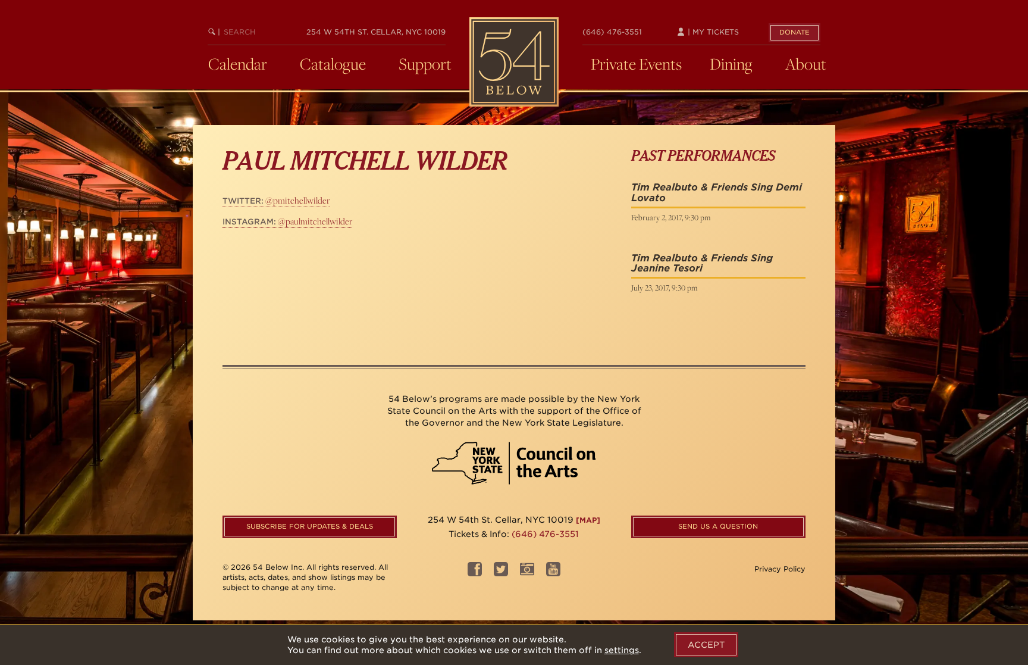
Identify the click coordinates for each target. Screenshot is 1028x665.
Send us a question (718, 526)
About (805, 64)
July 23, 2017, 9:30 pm (664, 287)
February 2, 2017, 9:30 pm (670, 217)
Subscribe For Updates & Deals (309, 526)
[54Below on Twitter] (501, 573)
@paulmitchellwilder (287, 221)
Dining (731, 64)
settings (621, 650)
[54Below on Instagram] (527, 573)
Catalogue (333, 64)
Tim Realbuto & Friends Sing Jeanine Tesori (702, 263)
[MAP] (588, 520)
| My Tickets (712, 31)
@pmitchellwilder (276, 200)
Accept (706, 645)
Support (425, 64)
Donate (794, 32)
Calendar (237, 64)
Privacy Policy (780, 568)
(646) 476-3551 (612, 31)
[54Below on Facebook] (475, 573)
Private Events (636, 64)
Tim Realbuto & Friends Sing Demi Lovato (716, 193)
